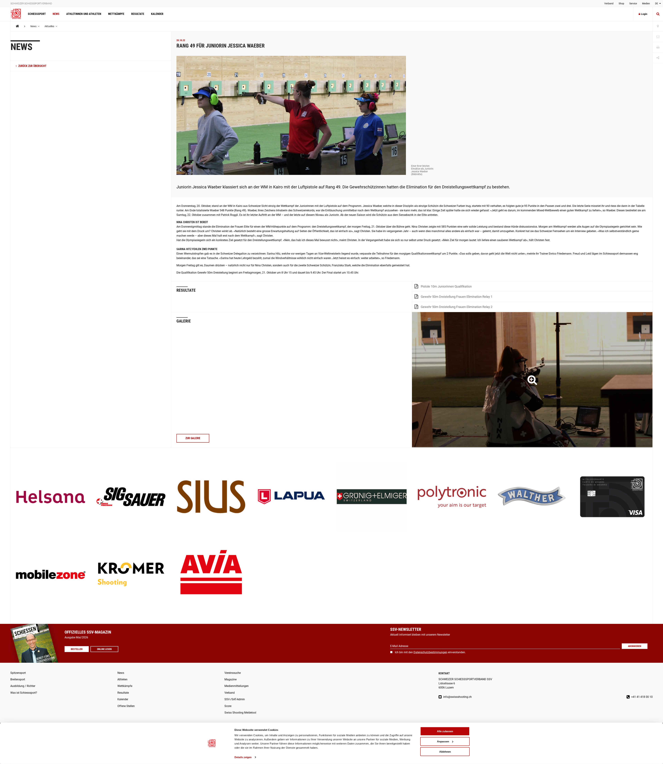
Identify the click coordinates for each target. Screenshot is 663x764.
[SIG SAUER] (131, 497)
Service (633, 3)
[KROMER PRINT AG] (131, 574)
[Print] (658, 47)
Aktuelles (50, 26)
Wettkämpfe (116, 14)
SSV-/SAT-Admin (234, 699)
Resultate (137, 14)
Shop (621, 3)
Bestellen (77, 649)
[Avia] (211, 574)
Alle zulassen (445, 731)
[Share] (658, 58)
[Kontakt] (658, 37)
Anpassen (443, 741)
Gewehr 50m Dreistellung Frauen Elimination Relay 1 (456, 296)
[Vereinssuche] (658, 26)
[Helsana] (51, 497)
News (56, 14)
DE (657, 3)
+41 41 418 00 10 (642, 697)
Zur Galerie (192, 438)
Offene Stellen (126, 706)
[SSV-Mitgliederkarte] (612, 497)
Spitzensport (18, 672)
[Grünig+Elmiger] (372, 497)
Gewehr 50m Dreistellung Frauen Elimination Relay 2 (456, 307)
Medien (646, 3)
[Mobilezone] (51, 574)
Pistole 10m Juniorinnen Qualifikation (446, 286)
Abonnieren (634, 646)
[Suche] (658, 14)
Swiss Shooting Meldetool (240, 712)
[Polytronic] (452, 497)
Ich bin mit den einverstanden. (430, 652)
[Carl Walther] (532, 497)
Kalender (157, 14)
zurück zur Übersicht (32, 66)
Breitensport (17, 679)
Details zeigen (243, 757)
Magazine (230, 679)
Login (644, 14)
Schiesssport (37, 14)
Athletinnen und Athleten (83, 14)
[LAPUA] (291, 497)
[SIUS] (211, 497)
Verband (608, 3)
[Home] (17, 26)
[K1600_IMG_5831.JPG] (532, 380)
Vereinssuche (232, 672)
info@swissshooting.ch (457, 697)
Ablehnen (445, 751)
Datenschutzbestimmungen (430, 652)
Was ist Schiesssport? (23, 692)
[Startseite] (17, 14)
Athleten (122, 679)
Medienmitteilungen (236, 686)
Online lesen (104, 649)
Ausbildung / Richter (22, 686)
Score (227, 706)
